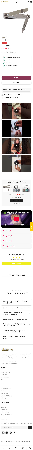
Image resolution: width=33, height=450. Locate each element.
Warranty (3, 407)
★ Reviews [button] (31, 226)
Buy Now (16, 78)
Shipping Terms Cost (7, 414)
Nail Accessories (5, 393)
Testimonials (4, 377)
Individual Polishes (6, 396)
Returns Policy (5, 412)
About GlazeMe (5, 372)
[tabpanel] (5, 38)
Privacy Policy (5, 409)
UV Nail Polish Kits (6, 388)
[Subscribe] (30, 427)
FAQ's (2, 379)
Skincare (3, 398)
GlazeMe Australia (16, 441)
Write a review (16, 263)
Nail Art (3, 391)
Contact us (4, 374)
